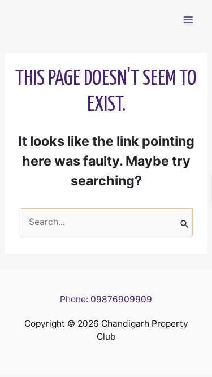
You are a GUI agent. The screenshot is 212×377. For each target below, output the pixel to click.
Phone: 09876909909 (106, 299)
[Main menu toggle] (188, 19)
